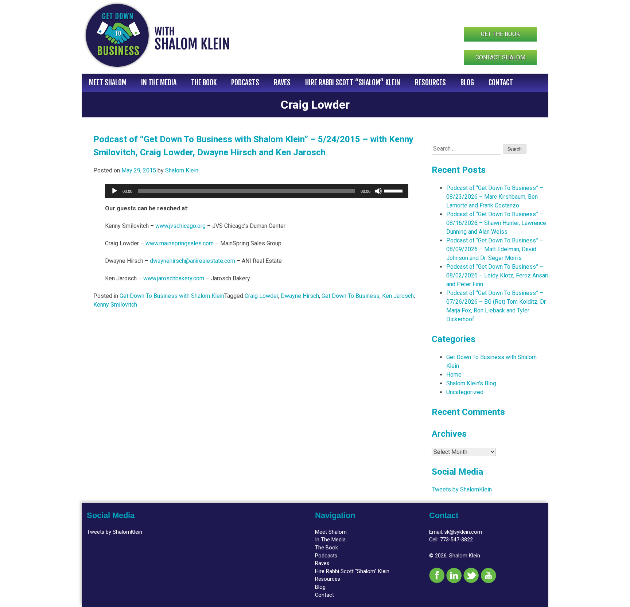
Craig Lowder (261, 295)
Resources (430, 82)
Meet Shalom (108, 82)
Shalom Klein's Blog (471, 383)
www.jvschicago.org (180, 225)
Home (454, 374)
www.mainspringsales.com (179, 243)
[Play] (114, 191)
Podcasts (245, 82)
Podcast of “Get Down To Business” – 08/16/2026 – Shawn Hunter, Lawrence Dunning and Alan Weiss (496, 223)
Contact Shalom (500, 57)
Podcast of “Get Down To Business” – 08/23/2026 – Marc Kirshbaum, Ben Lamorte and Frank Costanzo (494, 196)
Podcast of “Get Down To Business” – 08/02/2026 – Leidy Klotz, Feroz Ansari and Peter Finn (497, 275)
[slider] (394, 190)
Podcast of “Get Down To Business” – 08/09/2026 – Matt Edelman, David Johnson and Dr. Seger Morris (494, 249)
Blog (467, 82)
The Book (204, 82)
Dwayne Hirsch (300, 295)
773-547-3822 (456, 540)
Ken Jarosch (398, 295)
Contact (501, 82)
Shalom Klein (181, 170)
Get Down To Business (351, 295)
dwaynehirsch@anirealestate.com (192, 260)
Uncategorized (464, 392)
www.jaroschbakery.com (173, 278)
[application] (256, 191)
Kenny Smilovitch (115, 304)
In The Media (158, 82)
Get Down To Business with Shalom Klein (172, 295)
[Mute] (378, 191)
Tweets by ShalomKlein (462, 489)
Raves (282, 82)
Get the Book (500, 34)
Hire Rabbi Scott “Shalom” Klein (352, 82)
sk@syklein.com (463, 532)
